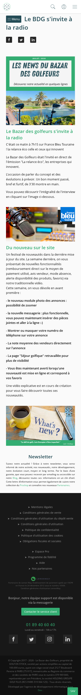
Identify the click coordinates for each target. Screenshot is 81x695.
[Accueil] (7, 7)
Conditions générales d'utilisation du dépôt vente (42, 518)
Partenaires (63, 485)
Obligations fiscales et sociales (42, 541)
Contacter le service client (40, 611)
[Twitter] (21, 40)
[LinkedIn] (33, 40)
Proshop (24, 485)
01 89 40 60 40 (40, 624)
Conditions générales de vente (42, 512)
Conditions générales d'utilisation (42, 524)
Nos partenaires (42, 568)
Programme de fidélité (42, 557)
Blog (15, 478)
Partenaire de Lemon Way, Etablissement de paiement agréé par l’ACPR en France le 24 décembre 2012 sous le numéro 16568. (40, 584)
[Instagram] (49, 639)
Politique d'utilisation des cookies (42, 535)
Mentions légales (42, 507)
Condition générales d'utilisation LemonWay (40, 588)
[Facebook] (9, 40)
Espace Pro (42, 551)
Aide (42, 562)
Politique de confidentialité (42, 530)
